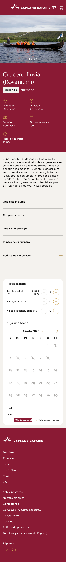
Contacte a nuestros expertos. (22, 509)
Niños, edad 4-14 (16, 301)
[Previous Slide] (7, 39)
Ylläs (6, 476)
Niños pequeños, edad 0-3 (22, 311)
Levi (5, 482)
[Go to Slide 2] (31, 59)
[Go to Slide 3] (34, 59)
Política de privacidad (16, 527)
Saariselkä (9, 470)
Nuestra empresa (13, 498)
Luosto (7, 464)
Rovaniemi (9, 458)
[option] (48, 347)
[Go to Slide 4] (36, 59)
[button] (5, 8)
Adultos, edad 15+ (15, 292)
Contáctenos (11, 503)
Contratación (11, 515)
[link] (6, 549)
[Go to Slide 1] (29, 59)
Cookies (8, 521)
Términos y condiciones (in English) (25, 533)
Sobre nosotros (13, 492)
